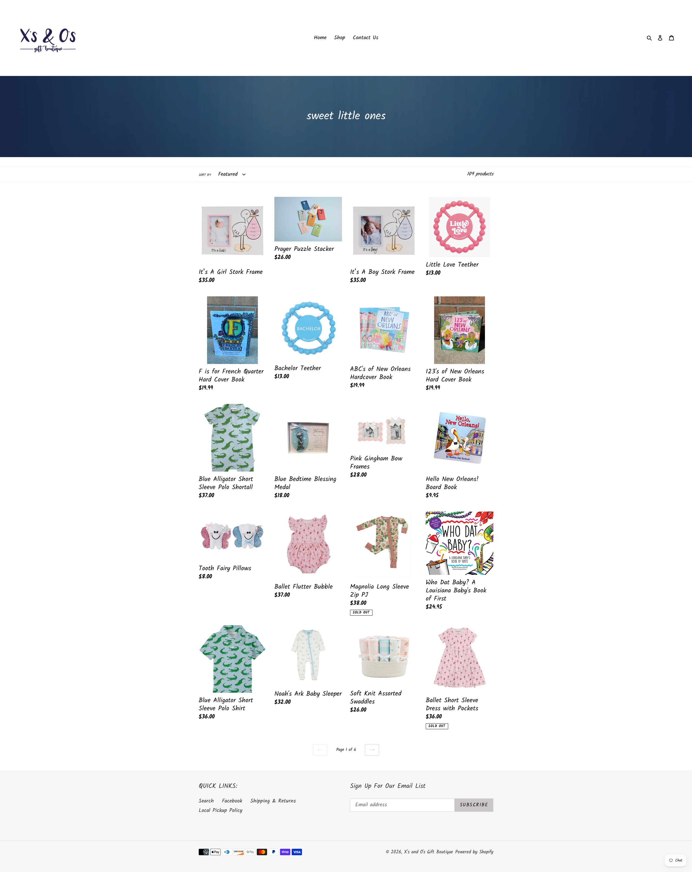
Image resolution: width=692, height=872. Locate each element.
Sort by (205, 175)
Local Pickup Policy (220, 810)
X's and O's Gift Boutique (428, 852)
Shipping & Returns (273, 801)
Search (206, 801)
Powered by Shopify (474, 852)
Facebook (232, 801)
